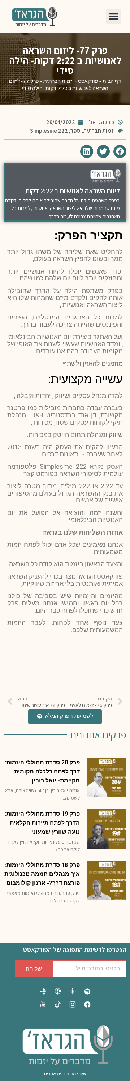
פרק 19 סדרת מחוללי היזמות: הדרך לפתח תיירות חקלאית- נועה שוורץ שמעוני (42, 822)
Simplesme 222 (49, 130)
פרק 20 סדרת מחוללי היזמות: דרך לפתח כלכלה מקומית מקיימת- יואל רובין (42, 771)
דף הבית (112, 81)
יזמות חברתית (58, 81)
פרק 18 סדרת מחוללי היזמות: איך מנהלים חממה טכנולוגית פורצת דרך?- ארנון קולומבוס (42, 874)
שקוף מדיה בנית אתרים (65, 1073)
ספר (75, 130)
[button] (113, 16)
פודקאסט (88, 81)
